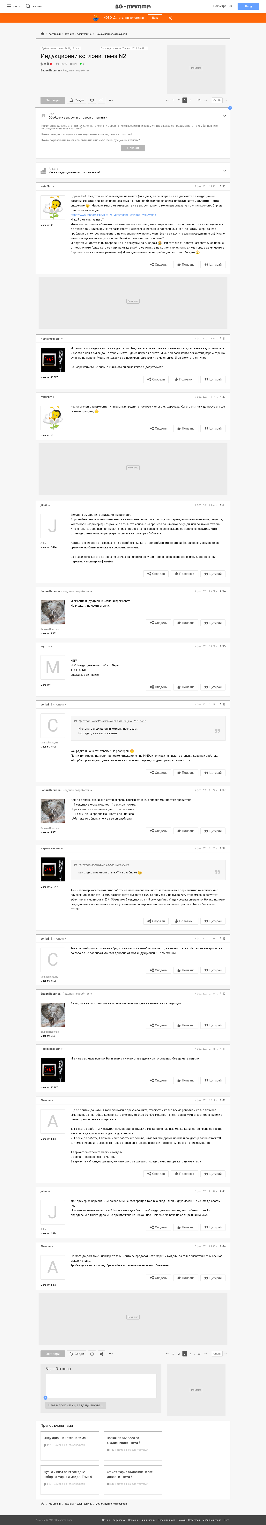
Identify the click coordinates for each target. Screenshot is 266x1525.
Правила (133, 1520)
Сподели (161, 264)
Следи (79, 100)
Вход (248, 6)
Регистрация (222, 6)
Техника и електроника (78, 1503)
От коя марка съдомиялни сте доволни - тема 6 (130, 1474)
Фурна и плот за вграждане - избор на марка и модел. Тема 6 (68, 1474)
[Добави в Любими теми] (92, 100)
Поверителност (166, 1520)
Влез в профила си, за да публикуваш (75, 1405)
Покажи (133, 148)
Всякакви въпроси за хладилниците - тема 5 (124, 1440)
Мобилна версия (212, 1520)
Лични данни (148, 1520)
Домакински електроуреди (69, 1444)
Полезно (188, 264)
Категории (55, 1503)
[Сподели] (101, 100)
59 (199, 100)
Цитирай (215, 264)
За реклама (119, 1520)
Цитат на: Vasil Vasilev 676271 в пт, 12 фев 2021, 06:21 (112, 721)
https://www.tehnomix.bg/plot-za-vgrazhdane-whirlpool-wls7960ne (113, 215)
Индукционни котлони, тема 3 (66, 1438)
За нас (106, 1520)
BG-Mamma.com (63, 1520)
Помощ (182, 1520)
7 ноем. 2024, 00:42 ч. (134, 48)
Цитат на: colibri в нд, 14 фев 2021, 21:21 (104, 864)
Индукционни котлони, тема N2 (83, 56)
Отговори (53, 100)
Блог (226, 1520)
